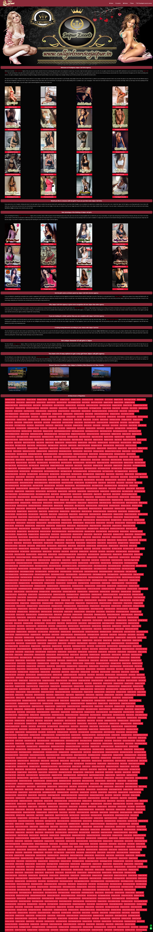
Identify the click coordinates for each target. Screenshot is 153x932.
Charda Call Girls (115, 591)
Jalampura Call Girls (52, 786)
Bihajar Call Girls (106, 537)
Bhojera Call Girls (71, 525)
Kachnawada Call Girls (110, 821)
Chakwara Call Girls (123, 580)
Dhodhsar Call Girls (93, 666)
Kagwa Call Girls (85, 823)
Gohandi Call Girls (92, 723)
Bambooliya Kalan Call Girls (35, 454)
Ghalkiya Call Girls (34, 714)
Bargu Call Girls (127, 465)
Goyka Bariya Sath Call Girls (88, 735)
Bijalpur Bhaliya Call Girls (11, 540)
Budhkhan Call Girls (56, 560)
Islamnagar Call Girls (78, 772)
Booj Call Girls (87, 548)
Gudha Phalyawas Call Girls (25, 737)
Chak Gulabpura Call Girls (100, 568)
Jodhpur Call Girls (138, 812)
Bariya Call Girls (119, 474)
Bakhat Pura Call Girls (131, 445)
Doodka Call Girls (65, 677)
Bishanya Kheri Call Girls (11, 545)
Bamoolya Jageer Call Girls (11, 456)
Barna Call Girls (124, 477)
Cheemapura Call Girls (106, 597)
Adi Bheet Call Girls (10, 402)
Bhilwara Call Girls (100, 522)
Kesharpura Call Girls (54, 861)
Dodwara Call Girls (57, 674)
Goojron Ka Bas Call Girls (11, 729)
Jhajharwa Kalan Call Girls (11, 800)
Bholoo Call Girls (46, 528)
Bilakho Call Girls (111, 540)
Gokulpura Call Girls (138, 723)
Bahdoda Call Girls (82, 442)
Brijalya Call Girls (71, 557)
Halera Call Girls (129, 743)
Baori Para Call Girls (91, 462)
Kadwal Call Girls (40, 823)
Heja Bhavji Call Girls (67, 763)
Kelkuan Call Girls (123, 858)
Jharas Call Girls (22, 806)
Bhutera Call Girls (44, 537)
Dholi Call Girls (138, 666)
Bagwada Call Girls (59, 442)
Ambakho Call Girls (46, 413)
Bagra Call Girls (9, 442)
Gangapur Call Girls (103, 703)
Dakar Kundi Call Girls (87, 628)
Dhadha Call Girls (122, 651)
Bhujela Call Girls (129, 534)
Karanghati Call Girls (10, 849)
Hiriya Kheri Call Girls (42, 769)
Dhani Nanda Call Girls (80, 657)
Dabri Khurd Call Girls (31, 626)
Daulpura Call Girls (131, 637)
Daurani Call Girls (141, 637)
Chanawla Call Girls (60, 583)
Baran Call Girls (78, 465)
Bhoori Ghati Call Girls (101, 531)
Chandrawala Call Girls (66, 588)
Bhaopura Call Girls (32, 511)
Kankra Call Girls (129, 841)
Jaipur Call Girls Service (24, 215)
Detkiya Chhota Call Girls (128, 649)
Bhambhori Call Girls (48, 505)
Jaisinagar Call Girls (132, 780)
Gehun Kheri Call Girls (128, 712)
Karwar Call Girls (101, 852)
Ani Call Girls (95, 419)
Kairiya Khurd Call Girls (124, 823)
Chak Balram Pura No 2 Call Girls (69, 563)
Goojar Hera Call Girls (104, 726)
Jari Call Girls (93, 792)
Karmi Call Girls (48, 852)
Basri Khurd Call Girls (49, 485)
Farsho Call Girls (75, 689)
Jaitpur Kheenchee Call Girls (107, 783)
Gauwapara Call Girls (89, 712)
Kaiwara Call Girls (9, 826)
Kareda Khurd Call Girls (91, 849)
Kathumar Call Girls (100, 855)
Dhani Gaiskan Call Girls (26, 657)
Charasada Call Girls (82, 591)
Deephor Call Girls (137, 640)
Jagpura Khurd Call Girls (46, 778)
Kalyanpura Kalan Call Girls (78, 835)
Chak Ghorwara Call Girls (73, 568)
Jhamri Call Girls (41, 803)
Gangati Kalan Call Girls (24, 706)
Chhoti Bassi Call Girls (84, 608)
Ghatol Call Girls (101, 717)
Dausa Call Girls (9, 640)
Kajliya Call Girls (54, 826)
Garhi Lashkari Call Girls (91, 709)
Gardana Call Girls (49, 709)
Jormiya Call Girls (65, 818)
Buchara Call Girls (135, 557)
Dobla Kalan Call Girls (10, 674)
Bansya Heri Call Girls (21, 462)
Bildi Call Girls (142, 540)
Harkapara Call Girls (118, 755)
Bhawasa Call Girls (118, 517)
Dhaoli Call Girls (61, 660)
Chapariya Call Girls (132, 588)
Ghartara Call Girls (84, 714)
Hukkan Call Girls (74, 769)
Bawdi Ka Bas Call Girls (91, 488)
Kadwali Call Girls (50, 823)
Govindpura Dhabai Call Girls (63, 735)
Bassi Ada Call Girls (69, 485)
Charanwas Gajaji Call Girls (69, 591)
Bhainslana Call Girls (37, 502)
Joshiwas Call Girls (98, 818)
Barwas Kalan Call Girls (54, 482)
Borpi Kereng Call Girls (93, 554)
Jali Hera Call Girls (82, 786)
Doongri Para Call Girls (110, 680)
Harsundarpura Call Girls (84, 757)
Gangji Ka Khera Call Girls (73, 706)
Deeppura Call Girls (10, 643)
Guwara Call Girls (9, 743)
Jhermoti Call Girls (140, 806)
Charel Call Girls (136, 591)
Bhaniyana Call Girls (137, 505)
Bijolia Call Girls (60, 540)
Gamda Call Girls (116, 697)
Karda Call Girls (81, 849)
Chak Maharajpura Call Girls (26, 574)
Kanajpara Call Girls (35, 838)
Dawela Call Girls (19, 640)
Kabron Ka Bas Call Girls (63, 821)
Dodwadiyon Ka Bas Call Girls (44, 674)
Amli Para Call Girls (101, 416)
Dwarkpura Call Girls (138, 686)
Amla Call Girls (61, 416)
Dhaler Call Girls (19, 654)
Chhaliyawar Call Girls (113, 600)
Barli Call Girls (61, 477)
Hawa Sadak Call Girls (132, 760)
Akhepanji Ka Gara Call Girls (140, 405)
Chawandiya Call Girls (84, 597)
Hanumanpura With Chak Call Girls (113, 749)
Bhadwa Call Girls (19, 499)
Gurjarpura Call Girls (98, 740)
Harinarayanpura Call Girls (11, 755)
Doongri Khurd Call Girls (97, 680)
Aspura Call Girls (133, 425)
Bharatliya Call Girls (64, 511)
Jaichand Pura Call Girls (39, 780)
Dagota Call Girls (21, 628)
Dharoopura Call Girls (10, 663)
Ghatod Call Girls (92, 717)
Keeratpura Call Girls (50, 858)
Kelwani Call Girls (133, 858)
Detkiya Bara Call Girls (115, 649)
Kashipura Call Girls (30, 855)
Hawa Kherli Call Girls (108, 760)
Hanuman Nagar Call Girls (72, 749)
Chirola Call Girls (20, 614)
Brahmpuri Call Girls (48, 557)
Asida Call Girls (87, 425)
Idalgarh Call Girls (102, 769)
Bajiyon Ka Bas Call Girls (84, 445)
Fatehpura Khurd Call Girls (47, 692)
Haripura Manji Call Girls (66, 755)
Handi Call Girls (85, 746)
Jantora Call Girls (74, 792)
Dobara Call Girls (116, 671)
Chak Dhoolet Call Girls (48, 568)
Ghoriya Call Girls (48, 720)
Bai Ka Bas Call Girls (114, 442)
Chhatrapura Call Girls (57, 606)
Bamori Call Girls (39, 456)
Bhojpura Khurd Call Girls (11, 528)
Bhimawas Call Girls (120, 522)
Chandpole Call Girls (122, 585)
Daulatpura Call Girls (120, 637)
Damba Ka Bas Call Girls (78, 631)
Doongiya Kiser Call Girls (11, 680)
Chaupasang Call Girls (10, 597)
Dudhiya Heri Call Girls (77, 683)
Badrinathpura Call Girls (47, 436)
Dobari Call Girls (125, 671)
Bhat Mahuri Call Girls (22, 514)
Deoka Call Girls (67, 646)
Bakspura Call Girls (43, 448)
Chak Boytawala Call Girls (11, 565)
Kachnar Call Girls (87, 821)
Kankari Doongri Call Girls (95, 841)
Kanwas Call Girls (56, 846)
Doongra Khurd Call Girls (48, 680)
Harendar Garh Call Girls (98, 752)
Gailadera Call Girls (109, 694)
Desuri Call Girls (94, 649)
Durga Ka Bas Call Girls (32, 686)
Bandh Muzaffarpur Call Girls (69, 456)
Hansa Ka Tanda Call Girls (33, 749)
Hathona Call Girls (64, 760)
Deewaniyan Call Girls (31, 643)
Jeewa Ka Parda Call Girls (33, 798)
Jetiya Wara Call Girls (71, 798)
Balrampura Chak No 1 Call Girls (113, 451)
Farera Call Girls (53, 689)
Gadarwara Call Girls (99, 692)
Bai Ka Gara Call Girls (126, 442)
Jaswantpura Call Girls (10, 795)
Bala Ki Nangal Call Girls (77, 448)
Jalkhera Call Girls (119, 786)
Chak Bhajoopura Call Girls (130, 563)
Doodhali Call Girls (45, 677)
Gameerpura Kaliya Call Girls (29, 700)
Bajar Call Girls (63, 445)
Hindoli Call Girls (86, 766)
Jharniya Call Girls (73, 806)
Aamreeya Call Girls (10, 399)
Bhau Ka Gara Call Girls (11, 517)
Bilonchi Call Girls (27, 542)
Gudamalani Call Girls (126, 735)
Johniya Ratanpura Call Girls (122, 815)
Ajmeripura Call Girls (71, 405)
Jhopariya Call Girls (120, 809)
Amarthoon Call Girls (113, 411)
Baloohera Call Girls (77, 451)
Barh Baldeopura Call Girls (24, 468)
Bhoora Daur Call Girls (33, 531)
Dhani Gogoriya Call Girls (39, 657)
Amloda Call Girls (111, 416)
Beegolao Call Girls (19, 491)
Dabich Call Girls (83, 623)
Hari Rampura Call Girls (140, 752)
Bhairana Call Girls (47, 502)
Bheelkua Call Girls (55, 520)
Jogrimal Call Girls (85, 815)
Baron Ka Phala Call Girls (76, 479)
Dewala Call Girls (102, 651)
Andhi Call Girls (78, 419)
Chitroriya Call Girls (88, 614)
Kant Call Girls (131, 843)
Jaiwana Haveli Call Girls (131, 783)
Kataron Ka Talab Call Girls (76, 855)
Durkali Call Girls (89, 686)
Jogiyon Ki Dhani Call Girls (61, 815)
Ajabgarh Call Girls (108, 402)
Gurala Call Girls (142, 737)
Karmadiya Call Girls (38, 852)
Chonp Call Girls (122, 617)
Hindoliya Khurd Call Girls (112, 766)
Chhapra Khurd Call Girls (105, 603)
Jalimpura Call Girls (108, 786)
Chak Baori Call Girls (83, 563)
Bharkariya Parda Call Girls (99, 511)
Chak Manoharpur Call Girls (57, 574)
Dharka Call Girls (94, 660)
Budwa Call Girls (66, 560)
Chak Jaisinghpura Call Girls (27, 571)
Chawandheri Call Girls (72, 597)
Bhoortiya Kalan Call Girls (136, 531)
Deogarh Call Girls (46, 646)
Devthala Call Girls (82, 651)
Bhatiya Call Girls (73, 514)
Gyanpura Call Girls (60, 743)
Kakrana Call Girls (141, 826)
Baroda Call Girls (9, 479)
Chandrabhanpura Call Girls (25, 588)
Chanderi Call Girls (101, 585)
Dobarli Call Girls (135, 671)
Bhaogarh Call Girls (22, 511)
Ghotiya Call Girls (81, 720)
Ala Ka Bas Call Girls (83, 408)
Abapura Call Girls (20, 399)
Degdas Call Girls (62, 643)
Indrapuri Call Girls (32, 772)
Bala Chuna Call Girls (65, 448)
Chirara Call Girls (100, 611)
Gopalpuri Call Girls (93, 729)
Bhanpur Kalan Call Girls (71, 508)
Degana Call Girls (42, 643)
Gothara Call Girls (120, 732)
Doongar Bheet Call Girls (101, 677)
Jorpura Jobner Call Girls (86, 818)
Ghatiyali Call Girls (81, 717)
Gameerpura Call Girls (127, 697)
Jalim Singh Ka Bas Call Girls (95, 786)
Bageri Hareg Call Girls (64, 439)
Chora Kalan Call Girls (23, 620)
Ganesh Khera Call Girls (135, 700)
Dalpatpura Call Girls (21, 631)
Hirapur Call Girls (9, 769)
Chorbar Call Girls (46, 620)
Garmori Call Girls (129, 709)
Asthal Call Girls (142, 425)
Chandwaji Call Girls (121, 588)
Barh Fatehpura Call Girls (104, 468)
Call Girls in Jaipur (79, 308)
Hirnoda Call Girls (64, 769)
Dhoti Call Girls (139, 669)
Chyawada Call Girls (28, 623)
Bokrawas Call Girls (35, 548)
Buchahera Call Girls (125, 557)
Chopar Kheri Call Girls (132, 617)
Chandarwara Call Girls (77, 585)
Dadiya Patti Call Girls (85, 626)
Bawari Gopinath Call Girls (47, 488)
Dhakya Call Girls (142, 651)
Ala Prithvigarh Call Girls (95, 408)
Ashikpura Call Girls (78, 425)
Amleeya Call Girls (71, 416)
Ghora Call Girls (30, 720)
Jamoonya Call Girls (60, 789)
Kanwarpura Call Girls (45, 846)
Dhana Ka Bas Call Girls (63, 654)
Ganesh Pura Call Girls (10, 703)
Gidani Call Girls (91, 720)
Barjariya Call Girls (129, 474)
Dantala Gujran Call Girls (67, 634)
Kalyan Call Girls (44, 835)
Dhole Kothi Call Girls (128, 666)
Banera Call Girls (82, 456)
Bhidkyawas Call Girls (66, 522)
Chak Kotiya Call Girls (119, 571)
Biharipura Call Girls (116, 537)
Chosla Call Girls (76, 620)
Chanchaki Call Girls (72, 583)
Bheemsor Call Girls (10, 522)
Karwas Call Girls (111, 852)
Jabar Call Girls (21, 775)
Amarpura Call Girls (75, 411)
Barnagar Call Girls (133, 477)
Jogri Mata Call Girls (74, 815)
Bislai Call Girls (22, 545)
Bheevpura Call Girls (41, 522)
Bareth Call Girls (108, 465)
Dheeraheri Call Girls (137, 663)
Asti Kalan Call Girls (10, 428)
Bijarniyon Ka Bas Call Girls (38, 540)
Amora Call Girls (121, 416)
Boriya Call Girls (9, 554)
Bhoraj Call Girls (55, 534)
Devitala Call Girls (62, 651)
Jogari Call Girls (39, 815)
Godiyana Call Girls (56, 723)
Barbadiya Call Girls (98, 465)
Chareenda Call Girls (126, 591)
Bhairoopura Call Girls (59, 502)
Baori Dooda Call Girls (54, 462)
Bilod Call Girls (8, 542)
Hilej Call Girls (123, 763)
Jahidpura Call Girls (109, 778)
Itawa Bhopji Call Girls (10, 775)
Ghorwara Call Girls (58, 720)
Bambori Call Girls (93, 454)
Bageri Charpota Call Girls (51, 439)
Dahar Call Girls (30, 628)
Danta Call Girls (55, 634)
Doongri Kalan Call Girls (84, 680)
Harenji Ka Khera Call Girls (112, 752)
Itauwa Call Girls (127, 772)
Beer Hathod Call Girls (127, 491)
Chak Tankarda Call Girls (26, 580)
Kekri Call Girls (90, 858)
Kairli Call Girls (134, 823)
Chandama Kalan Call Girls (11, 585)
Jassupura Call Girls (123, 792)
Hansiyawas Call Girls (47, 749)
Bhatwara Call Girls (142, 514)
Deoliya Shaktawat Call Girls (24, 649)
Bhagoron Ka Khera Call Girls (77, 499)
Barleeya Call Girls (52, 477)
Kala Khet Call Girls (31, 829)
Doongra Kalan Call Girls (35, 680)
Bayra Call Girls (112, 488)
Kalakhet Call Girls (61, 829)
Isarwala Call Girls (53, 772)
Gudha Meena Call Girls (11, 737)
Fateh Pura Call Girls (100, 689)
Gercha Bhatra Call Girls (11, 714)
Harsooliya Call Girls (71, 757)
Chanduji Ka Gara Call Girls (108, 588)
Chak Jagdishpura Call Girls (12, 571)
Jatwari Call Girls (42, 795)
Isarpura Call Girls (42, 772)
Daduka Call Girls (106, 626)
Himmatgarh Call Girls (10, 766)
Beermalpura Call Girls (65, 494)
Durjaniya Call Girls (55, 686)
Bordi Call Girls (93, 551)
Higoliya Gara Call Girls (113, 763)
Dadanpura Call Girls (62, 626)
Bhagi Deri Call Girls (54, 499)
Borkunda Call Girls (82, 554)
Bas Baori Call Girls (79, 482)
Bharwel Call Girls (122, 511)
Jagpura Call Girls (34, 778)
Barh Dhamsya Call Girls (90, 468)
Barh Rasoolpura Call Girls (94, 471)
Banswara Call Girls (10, 462)
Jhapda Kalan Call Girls (96, 803)
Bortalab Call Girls (117, 554)
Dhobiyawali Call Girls (72, 666)
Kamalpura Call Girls (117, 835)
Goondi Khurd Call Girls (47, 729)
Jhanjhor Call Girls (75, 803)
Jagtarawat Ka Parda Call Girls (60, 778)
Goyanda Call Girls (75, 735)
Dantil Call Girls (104, 634)
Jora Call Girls (43, 818)
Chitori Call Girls (67, 614)
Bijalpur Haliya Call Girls (24, 540)
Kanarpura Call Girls (59, 838)
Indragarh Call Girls (22, 772)
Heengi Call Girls (22, 763)
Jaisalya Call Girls (122, 780)
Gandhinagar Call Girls (99, 700)
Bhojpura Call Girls (116, 525)
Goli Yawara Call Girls (52, 726)
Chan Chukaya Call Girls (37, 583)
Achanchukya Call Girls (87, 399)
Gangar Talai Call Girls (114, 703)
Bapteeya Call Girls (128, 462)
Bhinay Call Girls (141, 522)
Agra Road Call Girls (62, 402)
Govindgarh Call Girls (23, 735)
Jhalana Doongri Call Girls (99, 800)
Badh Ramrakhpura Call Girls (12, 434)
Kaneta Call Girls (19, 841)
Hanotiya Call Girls (133, 746)
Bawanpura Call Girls (34, 488)
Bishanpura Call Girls (135, 542)
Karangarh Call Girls (141, 846)
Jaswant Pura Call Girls (135, 792)
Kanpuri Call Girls (73, 843)
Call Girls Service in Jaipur (42, 357)
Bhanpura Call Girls (83, 508)
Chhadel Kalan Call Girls (77, 600)
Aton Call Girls (43, 428)
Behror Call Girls (116, 494)
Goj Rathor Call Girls (103, 723)
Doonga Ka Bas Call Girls (77, 677)
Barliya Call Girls (105, 477)
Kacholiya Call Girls (121, 821)
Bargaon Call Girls (117, 465)
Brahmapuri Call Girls (37, 557)
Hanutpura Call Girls (139, 749)
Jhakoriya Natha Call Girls (74, 800)
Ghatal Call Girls (21, 717)
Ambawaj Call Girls (67, 413)
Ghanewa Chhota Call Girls (71, 714)
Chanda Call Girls (106, 583)
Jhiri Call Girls (38, 809)
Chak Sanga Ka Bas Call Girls (79, 577)
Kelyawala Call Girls (10, 861)
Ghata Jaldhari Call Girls (141, 714)
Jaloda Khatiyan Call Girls (131, 786)
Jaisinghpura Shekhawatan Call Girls (62, 783)
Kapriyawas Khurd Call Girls (106, 846)
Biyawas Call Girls (62, 545)
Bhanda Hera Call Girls (91, 505)
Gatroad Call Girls (55, 712)
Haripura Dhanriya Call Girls (52, 755)
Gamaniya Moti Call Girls (105, 697)
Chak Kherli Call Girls (78, 571)
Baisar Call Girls (31, 445)
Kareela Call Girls (103, 849)
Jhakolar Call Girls (48, 800)
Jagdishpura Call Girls (132, 775)
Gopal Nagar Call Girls (59, 729)
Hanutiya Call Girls (128, 749)
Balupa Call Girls (126, 451)
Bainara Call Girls (9, 445)
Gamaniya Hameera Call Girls (90, 697)
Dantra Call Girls (122, 634)
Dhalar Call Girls (9, 654)
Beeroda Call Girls (77, 494)
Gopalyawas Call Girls (105, 729)
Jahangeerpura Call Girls (75, 778)
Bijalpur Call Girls (137, 537)
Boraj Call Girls (65, 551)
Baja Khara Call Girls (41, 445)
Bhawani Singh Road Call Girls (48, 517)
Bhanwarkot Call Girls (10, 511)
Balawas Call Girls (122, 448)
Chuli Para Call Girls (97, 620)
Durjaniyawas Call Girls (66, 686)
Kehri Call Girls (82, 858)
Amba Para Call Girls (134, 411)
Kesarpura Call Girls (43, 861)
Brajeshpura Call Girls (60, 557)
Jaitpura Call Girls (119, 783)
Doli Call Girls (132, 674)
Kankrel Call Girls (53, 843)
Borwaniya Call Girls (128, 554)
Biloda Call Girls (18, 542)
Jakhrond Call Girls (41, 786)
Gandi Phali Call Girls (112, 700)
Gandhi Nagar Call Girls (87, 700)
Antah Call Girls (9, 422)
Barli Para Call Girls (71, 477)
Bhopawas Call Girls (45, 534)
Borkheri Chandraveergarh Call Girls (67, 554)
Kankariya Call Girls (107, 841)
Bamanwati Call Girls (22, 454)
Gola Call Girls (32, 726)
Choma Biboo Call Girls (76, 617)
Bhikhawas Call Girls (90, 522)
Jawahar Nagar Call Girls (54, 795)
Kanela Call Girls (9, 841)
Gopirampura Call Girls (31, 732)
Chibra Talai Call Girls (10, 611)
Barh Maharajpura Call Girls (130, 468)
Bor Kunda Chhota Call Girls (12, 551)
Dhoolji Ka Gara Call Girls (68, 669)
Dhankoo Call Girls (124, 657)
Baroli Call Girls (65, 479)
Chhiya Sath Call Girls (58, 608)
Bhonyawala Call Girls (93, 528)
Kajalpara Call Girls (44, 826)
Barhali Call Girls (133, 471)
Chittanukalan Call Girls (100, 614)
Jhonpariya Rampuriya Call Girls (86, 809)
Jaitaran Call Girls (94, 783)
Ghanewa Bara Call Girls (58, 714)
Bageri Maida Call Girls (77, 439)
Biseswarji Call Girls (112, 542)
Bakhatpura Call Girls (10, 448)
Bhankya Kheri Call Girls (43, 508)
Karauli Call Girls (62, 849)
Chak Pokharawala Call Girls (12, 577)
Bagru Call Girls (40, 442)
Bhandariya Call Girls (114, 505)
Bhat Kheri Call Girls (10, 514)
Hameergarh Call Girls (32, 746)
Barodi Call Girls (19, 479)
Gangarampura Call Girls (11, 706)
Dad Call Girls (51, 626)
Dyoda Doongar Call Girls (11, 689)
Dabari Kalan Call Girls (71, 623)
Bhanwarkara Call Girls (131, 508)
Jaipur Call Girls (18, 71)
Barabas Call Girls (44, 465)
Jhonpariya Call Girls (72, 809)
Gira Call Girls (99, 720)
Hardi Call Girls (87, 752)
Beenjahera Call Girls (116, 491)
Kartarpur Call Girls (70, 852)
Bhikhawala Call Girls (78, 522)
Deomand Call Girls (37, 649)
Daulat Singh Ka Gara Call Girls (106, 637)
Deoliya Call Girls (137, 646)
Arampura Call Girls (56, 422)
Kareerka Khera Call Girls (135, 849)
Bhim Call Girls (110, 522)
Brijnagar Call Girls (80, 557)
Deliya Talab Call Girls (82, 643)
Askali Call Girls (105, 425)
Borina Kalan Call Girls (121, 551)
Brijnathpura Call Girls (92, 557)
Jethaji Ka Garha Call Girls (58, 798)
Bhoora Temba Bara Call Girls (59, 531)
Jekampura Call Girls (46, 798)
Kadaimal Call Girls (143, 821)
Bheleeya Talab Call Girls (54, 522)
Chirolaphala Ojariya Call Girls (45, 614)
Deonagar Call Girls (48, 649)
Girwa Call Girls (9, 723)
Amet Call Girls (34, 416)
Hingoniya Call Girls (124, 766)
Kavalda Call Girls (130, 855)
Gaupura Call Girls (65, 712)
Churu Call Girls (18, 623)
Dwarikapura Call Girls (100, 686)
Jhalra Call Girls (143, 800)
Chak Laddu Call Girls (131, 571)
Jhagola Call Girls (132, 798)
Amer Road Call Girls (24, 416)
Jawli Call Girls (108, 795)
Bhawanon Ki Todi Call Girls (76, 517)
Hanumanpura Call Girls (98, 749)
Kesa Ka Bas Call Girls (31, 861)
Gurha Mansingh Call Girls (72, 740)
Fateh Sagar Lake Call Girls (126, 689)
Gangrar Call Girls (99, 706)
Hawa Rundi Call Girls (120, 760)
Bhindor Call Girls (9, 525)
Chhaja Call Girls (102, 600)
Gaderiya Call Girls (110, 692)
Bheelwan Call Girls (77, 520)
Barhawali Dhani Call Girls (11, 474)
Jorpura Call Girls (75, 818)
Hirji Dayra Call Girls (54, 769)
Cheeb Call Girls (95, 597)
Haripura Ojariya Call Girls (80, 755)
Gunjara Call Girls (132, 737)
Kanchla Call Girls (80, 838)
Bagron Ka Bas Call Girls (29, 442)
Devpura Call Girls (72, 651)
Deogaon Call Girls (35, 646)
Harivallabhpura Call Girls (94, 755)
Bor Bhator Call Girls (117, 548)
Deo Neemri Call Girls (24, 646)
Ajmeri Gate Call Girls (59, 405)
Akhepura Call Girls (20, 408)
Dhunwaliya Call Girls (23, 671)
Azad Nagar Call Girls (120, 428)
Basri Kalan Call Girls (38, 485)
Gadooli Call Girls (9, 694)
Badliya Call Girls (126, 434)
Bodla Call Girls (133, 545)
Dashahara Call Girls (50, 637)
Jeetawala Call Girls (20, 798)
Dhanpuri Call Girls (20, 660)
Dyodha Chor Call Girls (24, 689)
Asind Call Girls (96, 425)
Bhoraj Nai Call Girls (77, 534)
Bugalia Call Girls (76, 560)
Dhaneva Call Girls (116, 654)
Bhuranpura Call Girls (140, 534)
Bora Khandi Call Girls (36, 551)
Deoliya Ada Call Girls (10, 649)
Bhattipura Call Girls (118, 514)
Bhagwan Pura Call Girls (92, 499)
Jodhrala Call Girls (20, 815)
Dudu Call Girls (88, 683)
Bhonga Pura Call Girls (80, 528)
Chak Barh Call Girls (94, 563)
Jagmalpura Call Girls (10, 778)
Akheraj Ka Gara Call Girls (32, 408)
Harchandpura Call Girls (51, 752)
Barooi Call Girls (100, 479)
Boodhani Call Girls (67, 548)
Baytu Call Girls (121, 488)
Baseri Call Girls (111, 482)
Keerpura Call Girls (61, 858)
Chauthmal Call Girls (32, 597)
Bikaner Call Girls (101, 540)
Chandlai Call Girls (111, 585)
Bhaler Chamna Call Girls (119, 502)
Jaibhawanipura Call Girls (11, 780)
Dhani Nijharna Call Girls (93, 657)
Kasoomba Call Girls (41, 855)
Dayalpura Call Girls (53, 640)
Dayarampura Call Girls (75, 640)
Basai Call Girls (102, 482)
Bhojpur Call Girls (107, 525)
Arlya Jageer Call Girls (134, 422)
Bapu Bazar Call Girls (140, 462)
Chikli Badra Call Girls (34, 611)
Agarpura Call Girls (30, 402)
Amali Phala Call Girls (29, 411)
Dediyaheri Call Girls (87, 640)
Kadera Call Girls (9, 823)
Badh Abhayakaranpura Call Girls (62, 431)
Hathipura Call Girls (141, 757)
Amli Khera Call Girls (90, 416)
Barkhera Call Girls (9, 477)
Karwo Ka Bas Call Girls (122, 852)
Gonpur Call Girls (94, 726)
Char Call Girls (8, 591)
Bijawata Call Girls (51, 540)
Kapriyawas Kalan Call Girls (91, 846)
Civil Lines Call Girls (51, 623)
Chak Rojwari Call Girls (50, 577)
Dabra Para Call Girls (10, 626)
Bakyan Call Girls (54, 448)
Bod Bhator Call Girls (102, 545)
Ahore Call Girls (86, 402)
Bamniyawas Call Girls (119, 454)
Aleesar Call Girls (107, 408)
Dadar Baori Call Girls (73, 626)
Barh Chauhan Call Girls (77, 468)
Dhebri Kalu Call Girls (78, 663)
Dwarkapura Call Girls (126, 686)
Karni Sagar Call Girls (59, 852)
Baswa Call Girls (133, 485)
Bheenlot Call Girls (20, 522)
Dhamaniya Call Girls (40, 654)
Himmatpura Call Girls (22, 766)
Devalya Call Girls (9, 651)
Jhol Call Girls (62, 809)
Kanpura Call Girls (63, 843)
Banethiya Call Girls (92, 456)
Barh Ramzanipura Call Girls (80, 471)
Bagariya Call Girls (108, 436)
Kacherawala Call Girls (76, 821)
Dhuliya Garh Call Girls (10, 671)
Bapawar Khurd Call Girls (116, 462)
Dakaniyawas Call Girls (74, 628)
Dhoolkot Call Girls (80, 669)
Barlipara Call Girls (81, 477)
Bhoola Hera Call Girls (131, 528)
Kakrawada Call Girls (10, 829)
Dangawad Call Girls (35, 634)
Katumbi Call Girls (120, 855)
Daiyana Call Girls (63, 628)
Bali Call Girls (8, 451)
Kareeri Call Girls (113, 849)
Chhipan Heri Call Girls (10, 608)
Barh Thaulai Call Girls (108, 471)
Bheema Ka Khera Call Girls (103, 520)
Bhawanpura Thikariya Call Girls (104, 517)
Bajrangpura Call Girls (96, 445)
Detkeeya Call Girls (103, 649)
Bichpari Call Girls (86, 537)
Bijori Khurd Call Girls (91, 540)
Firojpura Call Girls (88, 692)
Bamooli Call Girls (131, 454)
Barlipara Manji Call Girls (94, 477)
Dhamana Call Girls (28, 654)
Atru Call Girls (61, 428)
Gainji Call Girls (119, 694)
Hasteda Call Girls (116, 757)
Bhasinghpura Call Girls (134, 511)
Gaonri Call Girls (139, 706)
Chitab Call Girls (58, 614)
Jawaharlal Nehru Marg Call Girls (69, 795)
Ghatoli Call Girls (111, 717)
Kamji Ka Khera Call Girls (139, 835)
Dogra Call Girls (82, 674)
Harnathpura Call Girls (21, 757)
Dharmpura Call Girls (124, 660)
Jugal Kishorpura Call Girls (110, 818)
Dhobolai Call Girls (83, 666)
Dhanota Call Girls (9, 660)
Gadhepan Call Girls (121, 692)
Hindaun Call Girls (76, 766)
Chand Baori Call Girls (83, 583)
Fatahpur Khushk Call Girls (86, 689)
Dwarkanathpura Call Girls (113, 686)
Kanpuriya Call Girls (84, 843)
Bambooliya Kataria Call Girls (50, 454)
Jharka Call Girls (42, 806)
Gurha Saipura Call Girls (86, 740)
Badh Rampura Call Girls (135, 431)
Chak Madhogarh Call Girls (11, 574)
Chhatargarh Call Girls (32, 606)
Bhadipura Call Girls (135, 497)
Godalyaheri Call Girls (31, 723)
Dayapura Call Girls (63, 640)
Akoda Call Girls (53, 408)
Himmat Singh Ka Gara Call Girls (136, 763)
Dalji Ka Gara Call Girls (108, 628)
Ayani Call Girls (109, 428)
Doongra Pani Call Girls (61, 680)
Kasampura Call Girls (135, 852)
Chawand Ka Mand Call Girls (58, 597)
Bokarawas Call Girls (24, 548)
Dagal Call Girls (126, 626)
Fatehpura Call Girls (20, 692)
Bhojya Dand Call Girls (24, 528)
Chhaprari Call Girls (117, 603)
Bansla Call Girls (96, 459)
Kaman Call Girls (128, 835)
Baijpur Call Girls (137, 442)
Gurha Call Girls (19, 740)
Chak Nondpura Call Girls (126, 574)
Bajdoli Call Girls (72, 445)
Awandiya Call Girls (90, 428)
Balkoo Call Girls (17, 451)
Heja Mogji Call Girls (79, 763)
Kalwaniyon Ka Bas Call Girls (121, 832)
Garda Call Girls (40, 709)
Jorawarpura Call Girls (54, 818)
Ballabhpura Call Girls (42, 451)
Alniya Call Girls (116, 408)
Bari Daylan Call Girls (32, 474)
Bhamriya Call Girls (68, 505)
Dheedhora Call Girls (90, 663)
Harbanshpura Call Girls (38, 752)
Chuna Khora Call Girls (109, 620)
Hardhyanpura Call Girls (76, 752)
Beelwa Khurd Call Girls (93, 491)
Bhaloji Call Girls (143, 502)
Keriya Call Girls (20, 861)
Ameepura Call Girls (115, 413)
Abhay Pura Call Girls (53, 399)
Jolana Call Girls (134, 815)
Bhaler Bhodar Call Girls (105, 502)
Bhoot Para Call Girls (10, 534)
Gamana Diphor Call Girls (63, 697)
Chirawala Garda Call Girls (122, 611)
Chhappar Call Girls (69, 603)
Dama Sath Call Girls (54, 631)
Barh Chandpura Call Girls (63, 468)
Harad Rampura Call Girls (25, 752)
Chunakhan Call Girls (121, 620)
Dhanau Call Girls (74, 654)
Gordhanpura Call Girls (62, 732)
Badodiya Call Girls (136, 434)
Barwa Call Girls (122, 479)
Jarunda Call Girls (102, 792)
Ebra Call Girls (44, 689)
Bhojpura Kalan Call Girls (129, 525)
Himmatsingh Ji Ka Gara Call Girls (49, 766)
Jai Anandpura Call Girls (141, 778)
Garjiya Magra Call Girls (117, 709)
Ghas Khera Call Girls (95, 714)
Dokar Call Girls (100, 674)
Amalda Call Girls (18, 411)
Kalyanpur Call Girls (54, 835)
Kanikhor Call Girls (70, 841)
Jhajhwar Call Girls (38, 800)
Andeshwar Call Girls (68, 419)
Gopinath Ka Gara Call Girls (118, 729)
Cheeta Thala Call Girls (139, 597)
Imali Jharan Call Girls (123, 769)
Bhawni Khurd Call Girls (20, 520)
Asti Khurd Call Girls (21, 428)
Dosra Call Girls (9, 683)
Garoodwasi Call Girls (10, 712)
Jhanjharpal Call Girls (52, 803)
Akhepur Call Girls (9, 408)
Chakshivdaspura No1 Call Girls (99, 580)
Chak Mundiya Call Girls (71, 574)
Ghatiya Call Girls (72, 717)
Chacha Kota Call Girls (117, 560)
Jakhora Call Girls (31, 786)
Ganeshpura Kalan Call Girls (78, 703)
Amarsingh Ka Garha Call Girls (99, 411)
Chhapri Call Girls (128, 603)
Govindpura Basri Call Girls (47, 735)
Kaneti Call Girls (28, 841)
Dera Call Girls (76, 649)
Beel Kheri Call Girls (40, 491)
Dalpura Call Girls (32, 631)
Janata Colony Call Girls (11, 792)
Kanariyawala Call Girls (47, 838)
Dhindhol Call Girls (60, 666)
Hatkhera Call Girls (85, 760)
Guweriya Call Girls (39, 743)
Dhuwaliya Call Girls (34, 671)
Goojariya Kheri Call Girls (130, 726)
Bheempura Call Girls (139, 520)
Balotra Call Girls (88, 451)
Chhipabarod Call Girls (138, 606)
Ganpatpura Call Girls (119, 706)
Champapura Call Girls (24, 583)
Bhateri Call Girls (53, 514)
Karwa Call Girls (80, 852)
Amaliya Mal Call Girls (41, 411)
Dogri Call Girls (91, 674)
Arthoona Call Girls (39, 425)
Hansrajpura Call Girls (58, 749)
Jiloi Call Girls (72, 812)
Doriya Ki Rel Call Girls (131, 680)
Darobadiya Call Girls (29, 637)
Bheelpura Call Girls (66, 520)
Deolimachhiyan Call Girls (125, 646)
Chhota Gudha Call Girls (71, 608)
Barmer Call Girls (115, 477)
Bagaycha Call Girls (39, 439)
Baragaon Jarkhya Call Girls (57, 465)
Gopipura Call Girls (19, 732)
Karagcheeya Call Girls (119, 846)
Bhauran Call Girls (22, 517)
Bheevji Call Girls (31, 522)
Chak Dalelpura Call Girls (128, 565)
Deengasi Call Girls (126, 640)
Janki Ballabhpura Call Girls (49, 792)
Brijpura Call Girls (103, 557)
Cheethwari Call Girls (10, 600)
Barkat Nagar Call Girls (140, 474)
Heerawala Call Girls (56, 763)
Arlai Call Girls (123, 422)
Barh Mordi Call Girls (25, 471)
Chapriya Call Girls (143, 588)
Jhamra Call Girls (32, 803)
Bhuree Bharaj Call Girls (11, 537)
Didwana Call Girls (55, 671)
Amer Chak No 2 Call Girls (11, 416)
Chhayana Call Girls (94, 606)
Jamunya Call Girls (90, 789)
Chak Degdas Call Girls (11, 568)
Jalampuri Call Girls (63, 786)
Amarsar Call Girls (86, 411)
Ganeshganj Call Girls (23, 703)
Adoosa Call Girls (20, 402)
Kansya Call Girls (122, 843)
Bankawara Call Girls (74, 459)
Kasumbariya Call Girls (53, 855)
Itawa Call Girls (135, 772)
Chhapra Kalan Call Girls (92, 603)
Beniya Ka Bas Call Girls (24, 497)
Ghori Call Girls (39, 720)
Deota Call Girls (68, 649)
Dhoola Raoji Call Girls (45, 669)
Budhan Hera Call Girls (31, 560)
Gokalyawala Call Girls (126, 723)
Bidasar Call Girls (96, 537)
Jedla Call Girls (125, 795)
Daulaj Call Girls (93, 637)
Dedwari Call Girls (107, 640)
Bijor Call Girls (69, 540)
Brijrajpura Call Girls (113, 557)
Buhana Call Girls (86, 560)
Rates (132, 3)
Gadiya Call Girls (141, 692)
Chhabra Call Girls (65, 600)
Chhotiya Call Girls (133, 608)
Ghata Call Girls (130, 714)
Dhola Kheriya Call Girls (115, 666)
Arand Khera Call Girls (67, 422)
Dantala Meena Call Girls (80, 634)
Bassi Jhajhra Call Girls (97, 485)
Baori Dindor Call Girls (42, 462)
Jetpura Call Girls (82, 798)
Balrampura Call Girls (98, 451)
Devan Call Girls (19, 651)
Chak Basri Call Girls (106, 563)
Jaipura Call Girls (76, 780)
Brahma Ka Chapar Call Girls (23, 557)
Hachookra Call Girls (107, 743)
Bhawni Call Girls (9, 520)
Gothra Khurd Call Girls (10, 735)
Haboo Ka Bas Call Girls (83, 743)
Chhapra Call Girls (80, 603)
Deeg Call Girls (116, 640)
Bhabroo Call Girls (77, 497)
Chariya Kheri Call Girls (11, 594)
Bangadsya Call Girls (113, 456)
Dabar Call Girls (61, 623)
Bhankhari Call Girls (10, 508)
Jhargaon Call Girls (32, 806)
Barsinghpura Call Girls (110, 479)
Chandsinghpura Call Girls (80, 588)
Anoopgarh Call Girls (126, 419)
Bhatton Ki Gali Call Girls (131, 514)
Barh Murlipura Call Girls (37, 471)
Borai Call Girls (56, 551)
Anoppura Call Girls (137, 419)
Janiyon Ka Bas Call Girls (35, 792)
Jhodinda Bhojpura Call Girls (50, 809)
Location (118, 3)
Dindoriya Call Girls (85, 671)
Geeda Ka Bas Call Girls (102, 712)
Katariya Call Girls (64, 855)
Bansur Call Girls (139, 459)
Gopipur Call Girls (9, 732)
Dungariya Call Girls (118, 683)
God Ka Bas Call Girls (19, 723)
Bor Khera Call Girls (139, 548)
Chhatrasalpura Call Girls (70, 606)
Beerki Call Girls (55, 494)
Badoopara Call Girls (10, 436)
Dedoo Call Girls (98, 640)
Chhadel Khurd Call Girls (91, 600)
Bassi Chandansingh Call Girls (83, 485)
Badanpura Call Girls (48, 431)
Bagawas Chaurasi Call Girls (26, 439)
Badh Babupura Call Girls (78, 431)
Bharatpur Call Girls (75, 511)
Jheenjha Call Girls (102, 806)
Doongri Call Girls (73, 680)
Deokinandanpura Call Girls (78, 646)
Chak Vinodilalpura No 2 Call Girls (82, 580)
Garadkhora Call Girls (29, 709)
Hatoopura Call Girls (97, 760)
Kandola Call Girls (139, 838)
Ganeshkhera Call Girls (35, 703)
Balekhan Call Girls (142, 448)
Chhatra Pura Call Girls (44, 606)
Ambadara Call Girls (35, 413)
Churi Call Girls (9, 623)
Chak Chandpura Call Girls (100, 565)
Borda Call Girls (74, 551)
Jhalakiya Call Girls (87, 800)
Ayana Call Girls (101, 428)
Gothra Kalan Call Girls (131, 732)
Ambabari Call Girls (24, 413)
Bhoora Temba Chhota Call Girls (75, 531)
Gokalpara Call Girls (114, 723)
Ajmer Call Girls (37, 405)
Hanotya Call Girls (9, 749)
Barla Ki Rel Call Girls (41, 477)
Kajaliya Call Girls (34, 826)
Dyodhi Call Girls (36, 689)
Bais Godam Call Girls (20, 445)
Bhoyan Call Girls (88, 534)
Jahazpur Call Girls (98, 778)
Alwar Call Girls (133, 408)
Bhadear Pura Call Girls (112, 497)
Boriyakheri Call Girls (31, 554)
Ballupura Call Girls (53, 451)
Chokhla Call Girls (31, 617)
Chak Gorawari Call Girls (86, 568)
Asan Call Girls (68, 425)
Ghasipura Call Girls (107, 714)
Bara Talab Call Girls (34, 465)
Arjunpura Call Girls (114, 422)
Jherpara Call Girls (20, 809)
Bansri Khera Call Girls (116, 459)
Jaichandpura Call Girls (51, 780)
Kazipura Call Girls (39, 858)
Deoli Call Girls (90, 646)
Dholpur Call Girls (21, 669)
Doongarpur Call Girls (125, 677)
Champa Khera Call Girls (11, 583)
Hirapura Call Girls (19, 769)
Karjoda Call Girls (28, 852)
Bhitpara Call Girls (40, 525)
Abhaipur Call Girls (31, 399)
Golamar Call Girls (41, 726)
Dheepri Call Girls (126, 663)
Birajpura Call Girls (70, 542)
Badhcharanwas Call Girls (36, 434)
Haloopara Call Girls (10, 746)
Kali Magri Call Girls (141, 829)
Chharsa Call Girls (21, 606)
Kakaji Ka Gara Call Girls (75, 826)
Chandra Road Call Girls (11, 588)
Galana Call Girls (141, 694)
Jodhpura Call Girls (10, 815)
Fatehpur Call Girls (9, 692)
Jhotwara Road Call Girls (29, 812)
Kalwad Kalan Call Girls (106, 832)
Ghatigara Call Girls (61, 717)
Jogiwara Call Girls (49, 815)
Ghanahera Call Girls (45, 714)
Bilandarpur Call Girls (122, 540)
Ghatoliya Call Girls (121, 717)
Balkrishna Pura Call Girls (29, 451)
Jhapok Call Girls (107, 803)
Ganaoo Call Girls (64, 700)
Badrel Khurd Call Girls (35, 436)
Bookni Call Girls (96, 548)
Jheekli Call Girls (92, 806)
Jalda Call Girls (73, 786)
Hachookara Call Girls (96, 743)
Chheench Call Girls (116, 606)
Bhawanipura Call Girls (62, 517)
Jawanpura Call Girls (83, 795)
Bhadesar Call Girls (124, 497)
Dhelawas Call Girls (31, 666)
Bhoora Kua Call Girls (45, 531)
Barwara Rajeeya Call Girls (40, 482)
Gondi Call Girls (74, 726)
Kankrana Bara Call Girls (27, 843)
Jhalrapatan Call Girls (10, 803)
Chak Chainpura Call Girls (41, 565)
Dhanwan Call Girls (51, 660)
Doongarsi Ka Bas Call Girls (138, 677)
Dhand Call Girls (84, 654)
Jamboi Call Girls (29, 789)
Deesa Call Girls (20, 643)
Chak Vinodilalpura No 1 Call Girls (64, 580)
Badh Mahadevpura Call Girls (120, 431)
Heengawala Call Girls (10, 763)
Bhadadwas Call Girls (100, 497)
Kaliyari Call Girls (39, 832)
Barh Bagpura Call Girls (11, 468)
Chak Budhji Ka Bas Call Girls (26, 565)
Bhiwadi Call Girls (50, 525)
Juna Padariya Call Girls (11, 821)
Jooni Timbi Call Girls (34, 818)
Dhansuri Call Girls (30, 660)
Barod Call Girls (143, 477)
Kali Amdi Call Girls (105, 829)
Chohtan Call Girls (21, 617)
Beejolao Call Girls (30, 491)
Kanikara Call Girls (60, 841)
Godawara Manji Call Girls (44, 723)
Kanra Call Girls (94, 843)
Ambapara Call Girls (57, 413)
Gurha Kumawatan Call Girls (57, 740)
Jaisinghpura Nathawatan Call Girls (43, 783)
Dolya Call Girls (140, 674)
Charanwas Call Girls (56, 591)
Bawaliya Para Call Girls (22, 488)
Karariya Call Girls (42, 849)
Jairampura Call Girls (100, 780)
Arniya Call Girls (9, 425)
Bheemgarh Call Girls (116, 520)
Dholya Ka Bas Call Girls (32, 669)
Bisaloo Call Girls (101, 542)
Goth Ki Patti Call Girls (109, 732)
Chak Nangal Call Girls (112, 574)
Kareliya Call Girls (9, 852)
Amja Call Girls (43, 416)
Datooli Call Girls (60, 637)
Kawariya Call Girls (140, 855)
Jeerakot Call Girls (9, 798)
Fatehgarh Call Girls (139, 689)
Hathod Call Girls (45, 760)
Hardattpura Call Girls (64, 752)
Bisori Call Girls (31, 545)
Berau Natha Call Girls (49, 497)
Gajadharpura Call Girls (130, 694)
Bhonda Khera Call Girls (68, 528)
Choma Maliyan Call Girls (90, 617)
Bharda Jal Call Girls (87, 511)
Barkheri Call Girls (20, 477)
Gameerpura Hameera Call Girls (13, 700)
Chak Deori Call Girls (23, 568)
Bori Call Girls (102, 551)
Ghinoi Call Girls (9, 720)
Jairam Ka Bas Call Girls (88, 780)
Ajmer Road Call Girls (47, 405)
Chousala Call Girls (86, 620)
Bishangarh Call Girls (123, 542)
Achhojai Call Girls (99, 399)
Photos (126, 3)
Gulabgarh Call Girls (88, 737)
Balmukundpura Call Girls (65, 451)
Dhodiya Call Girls (104, 666)
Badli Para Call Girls (105, 434)
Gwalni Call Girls (50, 743)
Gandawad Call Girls (75, 700)
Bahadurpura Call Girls (71, 442)
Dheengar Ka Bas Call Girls (102, 663)
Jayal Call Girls (117, 795)
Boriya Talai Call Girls (20, 554)
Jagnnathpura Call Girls (22, 778)
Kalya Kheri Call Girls (23, 835)
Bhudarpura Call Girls (118, 534)
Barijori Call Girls (110, 474)
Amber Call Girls (89, 413)
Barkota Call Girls (30, 477)
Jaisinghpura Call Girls (10, 783)
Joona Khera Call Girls (10, 818)
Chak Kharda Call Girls (65, 571)
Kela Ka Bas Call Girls (101, 858)
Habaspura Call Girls (71, 743)
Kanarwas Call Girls (70, 838)
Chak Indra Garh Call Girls (128, 568)
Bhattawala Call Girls (107, 514)
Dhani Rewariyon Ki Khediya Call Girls (110, 657)
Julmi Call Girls (133, 818)
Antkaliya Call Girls (28, 422)
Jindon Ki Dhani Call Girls (83, 812)
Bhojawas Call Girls (61, 525)
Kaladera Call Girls (41, 829)
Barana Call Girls (88, 465)
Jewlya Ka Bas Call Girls (94, 798)
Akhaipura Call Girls (117, 405)
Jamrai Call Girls (81, 789)
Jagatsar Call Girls (120, 775)
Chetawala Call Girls (55, 600)
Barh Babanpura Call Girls (139, 465)
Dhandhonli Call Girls (94, 654)
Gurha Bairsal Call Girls (30, 740)
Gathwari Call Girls (30, 712)
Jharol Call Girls (83, 806)
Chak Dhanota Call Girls (35, 568)
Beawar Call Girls (130, 488)
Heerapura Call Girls (45, 763)
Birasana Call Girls (80, 542)
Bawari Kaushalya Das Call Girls (63, 488)
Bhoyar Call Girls (98, 534)
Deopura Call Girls (58, 649)
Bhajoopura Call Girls (93, 502)
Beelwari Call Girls (104, 491)
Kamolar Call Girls (9, 838)
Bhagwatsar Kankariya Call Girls (132, 499)
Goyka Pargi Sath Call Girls (103, 735)
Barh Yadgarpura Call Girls (121, 471)
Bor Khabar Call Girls (128, 548)
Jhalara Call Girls (111, 800)
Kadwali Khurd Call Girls (61, 823)
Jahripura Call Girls (129, 778)
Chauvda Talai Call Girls (44, 597)
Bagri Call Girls (18, 442)
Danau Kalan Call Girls (129, 631)
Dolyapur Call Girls (9, 677)
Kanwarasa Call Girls (33, 846)
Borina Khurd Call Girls (133, 551)
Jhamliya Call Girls (21, 803)
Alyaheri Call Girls (143, 408)
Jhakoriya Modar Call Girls (60, 800)
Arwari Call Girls (49, 425)
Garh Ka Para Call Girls (70, 709)
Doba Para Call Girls (105, 671)
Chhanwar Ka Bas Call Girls (12, 603)
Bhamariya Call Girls (22, 505)
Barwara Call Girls (131, 479)
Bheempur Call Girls (127, 520)
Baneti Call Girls (102, 456)
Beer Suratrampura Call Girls (43, 494)
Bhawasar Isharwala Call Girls (131, 517)
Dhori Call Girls (119, 669)
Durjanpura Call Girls (79, 686)
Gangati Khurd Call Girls (37, 706)
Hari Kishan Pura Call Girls (126, 752)
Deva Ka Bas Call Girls (141, 649)
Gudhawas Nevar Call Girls (52, 737)
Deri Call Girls (85, 649)
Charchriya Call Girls (105, 591)
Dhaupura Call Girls (31, 663)
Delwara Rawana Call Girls (117, 643)
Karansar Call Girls (31, 849)
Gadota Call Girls (19, 694)
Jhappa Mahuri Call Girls (119, 803)
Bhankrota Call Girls (31, 508)
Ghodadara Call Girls (20, 720)
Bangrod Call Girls (123, 456)
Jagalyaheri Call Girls (57, 775)
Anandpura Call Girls (10, 419)
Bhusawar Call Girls (33, 537)
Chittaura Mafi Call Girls (127, 614)
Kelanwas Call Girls (112, 858)
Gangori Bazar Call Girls (87, 706)
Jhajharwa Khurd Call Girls (25, 800)
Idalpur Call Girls (112, 769)
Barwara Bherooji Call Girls (11, 482)
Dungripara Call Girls (20, 686)
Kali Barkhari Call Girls (117, 829)
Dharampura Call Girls (72, 660)
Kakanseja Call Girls (98, 826)
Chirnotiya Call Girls (10, 614)
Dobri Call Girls (21, 674)
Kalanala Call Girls (84, 829)
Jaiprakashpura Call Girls (65, 780)
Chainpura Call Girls (10, 563)
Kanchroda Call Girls (91, 838)
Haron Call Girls (32, 757)
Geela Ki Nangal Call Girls (115, 712)
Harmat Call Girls (142, 755)
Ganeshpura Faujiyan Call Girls (62, 703)
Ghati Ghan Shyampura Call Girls (35, 717)
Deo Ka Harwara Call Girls (132, 643)
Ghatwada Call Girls (132, 717)
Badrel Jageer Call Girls (22, 436)
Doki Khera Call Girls (110, 674)
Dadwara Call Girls (116, 626)
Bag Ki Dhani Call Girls (84, 436)
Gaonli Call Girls (130, 706)
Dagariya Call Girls (136, 626)
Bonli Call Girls (44, 548)
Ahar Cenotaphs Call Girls (74, 402)
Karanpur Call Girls (21, 849)
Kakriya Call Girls (21, 829)
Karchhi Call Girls (71, 849)
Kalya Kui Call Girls (34, 835)
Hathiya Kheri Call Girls (23, 760)
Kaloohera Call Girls (73, 832)
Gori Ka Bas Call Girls (83, 732)
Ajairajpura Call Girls (129, 402)
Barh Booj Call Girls (51, 468)
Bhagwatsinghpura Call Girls (12, 502)
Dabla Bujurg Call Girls (121, 623)
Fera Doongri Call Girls (76, 692)
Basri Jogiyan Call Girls (25, 485)
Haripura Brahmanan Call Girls (37, 755)
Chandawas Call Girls (90, 585)
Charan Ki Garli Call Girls (32, 591)
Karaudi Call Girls (52, 849)
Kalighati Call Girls (9, 832)
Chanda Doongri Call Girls (118, 583)
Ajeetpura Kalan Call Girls (11, 405)
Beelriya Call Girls (81, 491)
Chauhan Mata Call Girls (125, 594)
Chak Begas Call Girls (117, 563)
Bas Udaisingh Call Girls (91, 482)
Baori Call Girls (32, 462)
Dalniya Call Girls (119, 628)
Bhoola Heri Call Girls (10, 531)
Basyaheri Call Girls (10, 488)
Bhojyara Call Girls (35, 528)
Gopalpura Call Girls (82, 729)
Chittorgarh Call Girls (10, 617)
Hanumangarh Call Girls (85, 749)
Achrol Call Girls (109, 399)
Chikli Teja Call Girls (58, 611)
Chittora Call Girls (138, 614)
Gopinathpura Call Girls (132, 729)
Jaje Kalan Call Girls (10, 786)
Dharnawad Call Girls (136, 660)
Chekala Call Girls (21, 600)
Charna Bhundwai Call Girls (45, 594)
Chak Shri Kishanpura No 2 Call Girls (131, 577)
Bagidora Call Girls (108, 439)
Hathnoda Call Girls (34, 760)
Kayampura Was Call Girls (27, 858)
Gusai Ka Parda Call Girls (129, 740)
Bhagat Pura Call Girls (30, 499)
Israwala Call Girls (99, 772)
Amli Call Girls (80, 416)
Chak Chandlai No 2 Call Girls (85, 565)
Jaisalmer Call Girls (111, 780)
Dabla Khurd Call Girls (133, 623)
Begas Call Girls (98, 494)
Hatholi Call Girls (55, 760)
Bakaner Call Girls (119, 445)
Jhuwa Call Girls (63, 812)
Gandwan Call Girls (123, 700)
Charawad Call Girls (93, 591)
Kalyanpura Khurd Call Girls (93, 835)
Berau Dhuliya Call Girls (36, 497)
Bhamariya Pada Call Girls (35, 505)
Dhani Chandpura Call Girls (11, 657)
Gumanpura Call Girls (110, 737)
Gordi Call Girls (73, 732)
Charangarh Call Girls (44, 591)
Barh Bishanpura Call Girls (38, 468)
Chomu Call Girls (112, 617)
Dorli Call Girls (142, 680)
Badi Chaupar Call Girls (64, 434)
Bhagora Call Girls (64, 499)
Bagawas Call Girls (130, 436)
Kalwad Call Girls (95, 832)
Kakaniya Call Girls (87, 826)
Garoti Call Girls (21, 712)
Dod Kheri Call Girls (31, 674)
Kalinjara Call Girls (20, 832)
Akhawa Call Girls (127, 405)
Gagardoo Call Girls (59, 694)
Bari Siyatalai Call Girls (88, 474)
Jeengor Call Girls (135, 795)
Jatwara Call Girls (32, 795)
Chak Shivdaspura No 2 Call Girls (113, 577)
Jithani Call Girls (94, 812)
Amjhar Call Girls (52, 416)
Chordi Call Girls (56, 620)
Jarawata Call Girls (84, 792)
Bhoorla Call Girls (124, 531)
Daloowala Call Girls (10, 631)
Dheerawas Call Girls (10, 666)
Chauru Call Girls (22, 597)
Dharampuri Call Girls (84, 660)
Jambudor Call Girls (39, 789)
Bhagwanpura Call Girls (104, 499)
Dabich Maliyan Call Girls (108, 623)
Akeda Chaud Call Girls (105, 405)
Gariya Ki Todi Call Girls (104, 709)
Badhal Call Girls (25, 434)
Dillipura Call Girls (75, 671)
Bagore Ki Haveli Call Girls (129, 439)
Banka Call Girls (39, 459)
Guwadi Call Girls (141, 740)
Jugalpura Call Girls (123, 818)
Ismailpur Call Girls (89, 772)
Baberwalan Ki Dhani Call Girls (12, 431)
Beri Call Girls (59, 497)
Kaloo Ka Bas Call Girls (61, 832)
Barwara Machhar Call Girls (26, 482)
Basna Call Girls (120, 482)
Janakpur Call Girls (127, 789)
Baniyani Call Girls (20, 459)
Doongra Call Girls (23, 680)
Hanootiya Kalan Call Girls (107, 746)
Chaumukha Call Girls (137, 594)
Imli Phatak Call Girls (135, 769)
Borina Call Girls (110, 551)
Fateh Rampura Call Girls (112, 689)
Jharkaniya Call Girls (53, 806)
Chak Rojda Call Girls (38, 577)
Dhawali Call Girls (55, 663)
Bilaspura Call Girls (133, 540)
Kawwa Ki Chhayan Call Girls (12, 858)
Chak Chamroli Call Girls (55, 565)
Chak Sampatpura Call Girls (64, 577)
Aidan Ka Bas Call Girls (96, 402)
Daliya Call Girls (97, 628)
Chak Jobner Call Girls (53, 571)
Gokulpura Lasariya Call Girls (12, 726)
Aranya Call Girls (79, 422)
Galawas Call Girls (20, 697)
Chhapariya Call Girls (35, 603)
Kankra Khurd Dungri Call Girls (12, 843)
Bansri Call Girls (105, 459)
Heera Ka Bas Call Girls (32, 763)
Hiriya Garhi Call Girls (30, 769)
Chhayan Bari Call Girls (82, 606)
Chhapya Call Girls (138, 603)
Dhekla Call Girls (21, 666)
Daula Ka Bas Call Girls (82, 637)
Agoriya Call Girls (51, 402)
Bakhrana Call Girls (21, 448)
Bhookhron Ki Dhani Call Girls (117, 528)
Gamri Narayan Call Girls (53, 700)
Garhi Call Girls (80, 709)
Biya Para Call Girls (51, 545)
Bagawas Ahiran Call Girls (11, 439)
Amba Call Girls (123, 411)
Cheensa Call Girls (127, 597)
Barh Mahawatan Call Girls (11, 471)
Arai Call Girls (46, 422)
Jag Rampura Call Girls (44, 775)
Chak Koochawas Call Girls (105, 571)
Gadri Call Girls (49, 694)
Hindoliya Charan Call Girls (98, 766)
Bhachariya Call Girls (89, 497)
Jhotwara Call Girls (140, 809)
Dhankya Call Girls (135, 657)
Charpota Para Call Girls (59, 594)
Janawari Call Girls (22, 792)
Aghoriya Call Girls (41, 402)
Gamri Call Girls (41, 700)
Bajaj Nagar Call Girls (53, 445)
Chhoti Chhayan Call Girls (97, 608)
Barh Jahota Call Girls (116, 468)
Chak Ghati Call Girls (60, 568)
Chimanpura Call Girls (79, 611)
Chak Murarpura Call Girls (85, 574)
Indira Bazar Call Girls (10, 772)
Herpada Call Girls (101, 763)
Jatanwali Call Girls (22, 795)
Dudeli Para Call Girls (65, 683)
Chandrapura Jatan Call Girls (53, 588)
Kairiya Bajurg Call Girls (111, 823)
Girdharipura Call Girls (123, 720)
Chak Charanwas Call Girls (114, 565)
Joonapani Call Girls (22, 818)
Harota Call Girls (42, 757)
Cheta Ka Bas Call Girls (42, 600)
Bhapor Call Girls (43, 511)
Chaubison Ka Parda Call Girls (110, 594)
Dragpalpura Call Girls (32, 683)
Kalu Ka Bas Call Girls (84, 832)
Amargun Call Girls (52, 411)
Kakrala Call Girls (131, 826)
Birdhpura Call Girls (91, 542)
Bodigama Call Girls (113, 545)
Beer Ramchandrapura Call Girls (26, 494)
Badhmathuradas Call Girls (50, 434)
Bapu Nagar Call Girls (10, 465)
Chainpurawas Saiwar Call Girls (41, 563)
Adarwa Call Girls (141, 399)
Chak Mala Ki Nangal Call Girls (42, 574)
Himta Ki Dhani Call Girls (65, 766)
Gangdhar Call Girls (61, 706)
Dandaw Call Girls (9, 634)
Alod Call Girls (124, 408)
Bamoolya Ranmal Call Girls (26, 456)
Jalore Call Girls (142, 786)
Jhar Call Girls (129, 803)
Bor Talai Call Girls (24, 551)
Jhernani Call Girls (9, 809)
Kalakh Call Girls (52, 829)
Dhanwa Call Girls (41, 660)
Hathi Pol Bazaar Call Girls (128, 757)
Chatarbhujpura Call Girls (72, 594)
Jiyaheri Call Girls (104, 812)
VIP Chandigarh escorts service (144, 3)
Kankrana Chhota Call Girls (41, 843)
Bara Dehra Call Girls (22, 465)
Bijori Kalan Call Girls (79, 540)
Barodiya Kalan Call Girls (54, 479)
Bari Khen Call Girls (44, 474)
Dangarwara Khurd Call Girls (22, 634)
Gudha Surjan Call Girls (39, 737)
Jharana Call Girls (139, 803)
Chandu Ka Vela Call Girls (94, 588)
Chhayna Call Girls (105, 606)
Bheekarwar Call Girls (44, 520)
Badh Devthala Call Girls (106, 431)
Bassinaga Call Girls (123, 485)
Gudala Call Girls (116, 735)
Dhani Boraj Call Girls (136, 654)
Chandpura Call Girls (134, 585)
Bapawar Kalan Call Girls (103, 462)
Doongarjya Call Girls (113, 677)
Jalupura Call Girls (19, 789)
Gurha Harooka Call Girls (43, 740)
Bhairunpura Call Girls (71, 502)
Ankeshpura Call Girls (115, 419)
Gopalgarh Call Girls (71, 729)
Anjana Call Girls (104, 419)
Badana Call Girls (37, 431)
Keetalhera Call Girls (72, 858)
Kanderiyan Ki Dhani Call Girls (126, 838)
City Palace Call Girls (39, 623)
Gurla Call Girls (108, 740)
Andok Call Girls (87, 419)
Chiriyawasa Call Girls (135, 611)
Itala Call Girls (118, 772)
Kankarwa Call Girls (118, 841)
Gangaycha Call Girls (50, 706)
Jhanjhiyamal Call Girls (63, 803)
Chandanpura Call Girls (40, 585)
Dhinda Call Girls (51, 666)
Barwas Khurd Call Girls (67, 482)
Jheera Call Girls (112, 806)
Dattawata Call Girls (70, 637)
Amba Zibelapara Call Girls (11, 413)
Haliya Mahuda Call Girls (141, 743)
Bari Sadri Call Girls (65, 474)
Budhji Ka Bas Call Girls (44, 560)
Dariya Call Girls (18, 637)
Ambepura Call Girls (79, 413)
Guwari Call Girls (29, 743)
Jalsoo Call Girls (9, 789)
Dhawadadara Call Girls (43, 663)
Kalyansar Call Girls (106, 835)
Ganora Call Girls (109, 706)
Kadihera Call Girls (29, 823)
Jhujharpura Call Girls (41, 812)
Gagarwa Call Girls (79, 694)
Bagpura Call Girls (141, 439)
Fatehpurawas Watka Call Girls (62, 692)
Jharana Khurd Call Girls (11, 806)
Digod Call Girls (65, 671)
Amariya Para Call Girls (63, 411)
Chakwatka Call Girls (134, 580)
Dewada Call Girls (92, 651)
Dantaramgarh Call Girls (93, 634)
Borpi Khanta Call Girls (106, 554)
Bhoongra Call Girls (21, 531)
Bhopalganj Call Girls (22, 534)
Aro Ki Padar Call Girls (20, 425)
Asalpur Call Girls (59, 425)
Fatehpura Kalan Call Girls (33, 692)
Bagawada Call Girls (119, 436)
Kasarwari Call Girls (19, 855)
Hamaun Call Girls (20, 746)
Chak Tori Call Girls (50, 580)
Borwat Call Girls (138, 554)
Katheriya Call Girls (89, 855)
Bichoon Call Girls (76, 537)
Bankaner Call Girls (63, 459)
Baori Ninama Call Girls (78, 462)
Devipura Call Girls (51, 651)
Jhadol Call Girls (114, 798)
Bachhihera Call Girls (27, 431)
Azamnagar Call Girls (132, 428)
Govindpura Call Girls (35, 735)
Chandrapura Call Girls (38, 588)
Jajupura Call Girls (21, 786)
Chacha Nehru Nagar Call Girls (131, 560)
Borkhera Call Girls (42, 554)
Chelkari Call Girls (31, 600)
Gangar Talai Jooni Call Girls (128, 703)
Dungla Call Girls (9, 686)
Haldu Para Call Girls (119, 743)
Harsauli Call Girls (51, 757)
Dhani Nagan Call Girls (68, 657)
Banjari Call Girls (30, 459)
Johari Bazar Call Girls (96, 815)
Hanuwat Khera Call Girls (11, 752)
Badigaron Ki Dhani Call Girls (78, 434)
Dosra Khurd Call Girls (19, 683)
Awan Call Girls (81, 428)
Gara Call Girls (8, 709)
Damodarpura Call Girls (105, 631)
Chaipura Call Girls (54, 563)
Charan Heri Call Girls (19, 591)
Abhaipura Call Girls (42, 399)
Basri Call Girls (138, 482)
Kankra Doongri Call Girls (140, 841)
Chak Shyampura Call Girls (11, 580)
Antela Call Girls (18, 422)
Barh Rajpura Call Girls (66, 471)
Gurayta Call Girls (9, 740)
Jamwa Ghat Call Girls (102, 789)
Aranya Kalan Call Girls (89, 422)
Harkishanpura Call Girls (130, 755)
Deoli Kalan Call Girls (101, 646)
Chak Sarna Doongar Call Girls (95, 577)
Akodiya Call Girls (63, 408)
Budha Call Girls (9, 560)
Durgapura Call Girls (44, 686)
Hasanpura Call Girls (106, 757)
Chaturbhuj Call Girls (96, 594)
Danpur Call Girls (46, 634)
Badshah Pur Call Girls (60, 436)
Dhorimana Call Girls (130, 669)
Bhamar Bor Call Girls (10, 505)
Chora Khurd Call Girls (35, 620)
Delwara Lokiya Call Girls (104, 643)
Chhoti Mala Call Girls (110, 608)
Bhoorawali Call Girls (90, 531)
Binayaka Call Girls (48, 542)
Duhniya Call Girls (97, 683)
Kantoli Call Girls (9, 846)
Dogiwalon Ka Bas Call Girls (70, 674)
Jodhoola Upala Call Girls (126, 812)
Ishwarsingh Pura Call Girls (65, 772)
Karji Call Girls (18, 852)
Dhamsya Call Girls (51, 654)
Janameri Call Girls (138, 789)
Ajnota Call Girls (81, 405)
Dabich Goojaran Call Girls (94, 623)
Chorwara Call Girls (66, 620)
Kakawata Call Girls (120, 826)
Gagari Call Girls (70, 694)
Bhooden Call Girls (104, 528)
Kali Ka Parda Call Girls (129, 829)
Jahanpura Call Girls (87, 778)
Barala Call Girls (69, 465)
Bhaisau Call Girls (82, 502)
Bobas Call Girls (81, 545)
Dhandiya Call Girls (105, 654)
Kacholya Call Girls (132, 821)
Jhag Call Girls (123, 798)
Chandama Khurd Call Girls (26, 585)
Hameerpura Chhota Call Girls (73, 746)
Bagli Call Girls (118, 439)
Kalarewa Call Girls (95, 829)
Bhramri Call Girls (107, 534)
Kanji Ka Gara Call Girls (82, 841)
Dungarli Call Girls (129, 683)
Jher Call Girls (131, 806)
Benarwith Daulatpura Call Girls (129, 494)
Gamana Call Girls (50, 697)
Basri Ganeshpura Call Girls (12, 485)
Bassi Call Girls (60, 485)
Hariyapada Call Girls (107, 755)
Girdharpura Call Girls (135, 720)
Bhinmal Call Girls (19, 525)
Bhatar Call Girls (43, 514)
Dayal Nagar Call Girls (29, 640)
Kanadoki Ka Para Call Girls (22, 838)
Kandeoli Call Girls (113, 838)
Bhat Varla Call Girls (33, 514)
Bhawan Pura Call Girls (34, 517)
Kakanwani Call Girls (110, 826)
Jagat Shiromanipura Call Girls (96, 775)
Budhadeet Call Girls (20, 560)
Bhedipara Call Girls (32, 520)
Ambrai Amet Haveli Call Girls (101, 413)
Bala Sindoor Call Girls (90, 448)
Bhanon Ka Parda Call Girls (57, 508)
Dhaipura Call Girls (132, 651)
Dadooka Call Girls (96, 626)
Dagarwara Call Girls (10, 628)
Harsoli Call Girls (61, 757)
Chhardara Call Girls (10, 606)
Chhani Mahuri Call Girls (138, 600)
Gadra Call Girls (29, 694)
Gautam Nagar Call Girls (77, 712)
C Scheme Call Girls (105, 560)
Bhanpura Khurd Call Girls (95, 508)
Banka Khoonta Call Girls (51, 459)
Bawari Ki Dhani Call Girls (78, 488)
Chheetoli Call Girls (127, 606)
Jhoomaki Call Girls (99, 809)
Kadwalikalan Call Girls (74, 823)
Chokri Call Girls (66, 617)
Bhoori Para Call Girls (113, 531)
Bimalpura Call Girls (37, 542)
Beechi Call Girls (9, 491)
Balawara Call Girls (111, 448)
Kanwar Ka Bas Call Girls (21, 846)
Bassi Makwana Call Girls (111, 485)
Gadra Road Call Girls (39, 694)
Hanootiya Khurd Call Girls (121, 746)
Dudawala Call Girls (43, 683)
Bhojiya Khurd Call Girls (95, 525)
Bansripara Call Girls (128, 459)
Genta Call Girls (139, 712)
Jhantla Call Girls (85, 803)
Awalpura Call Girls (71, 428)
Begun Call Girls (107, 494)
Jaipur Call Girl (118, 296)
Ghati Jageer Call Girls (49, 717)
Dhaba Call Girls (112, 651)
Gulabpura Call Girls (99, 737)
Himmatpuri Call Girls (34, 766)
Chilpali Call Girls (68, 611)
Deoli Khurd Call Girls (112, 646)
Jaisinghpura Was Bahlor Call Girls (80, 783)
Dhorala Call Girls (101, 669)
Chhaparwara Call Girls (47, 603)
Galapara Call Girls (9, 697)
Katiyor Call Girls (110, 855)
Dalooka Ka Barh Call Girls (131, 628)
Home (111, 3)
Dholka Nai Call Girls (10, 669)
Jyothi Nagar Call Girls (50, 821)
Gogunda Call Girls (81, 723)
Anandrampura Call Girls (34, 419)
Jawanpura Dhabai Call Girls (97, 795)
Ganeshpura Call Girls (47, 703)
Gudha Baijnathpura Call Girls (140, 735)
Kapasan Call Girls (78, 846)
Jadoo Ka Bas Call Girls (32, 775)
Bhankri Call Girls (20, 508)
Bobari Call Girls (72, 545)
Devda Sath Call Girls (41, 651)
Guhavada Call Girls (65, 737)
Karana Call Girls (131, 846)
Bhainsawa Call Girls (25, 502)
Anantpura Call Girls (46, 419)
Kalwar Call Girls (133, 832)
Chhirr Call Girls (33, 608)
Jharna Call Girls (63, 806)
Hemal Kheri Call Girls (90, 763)
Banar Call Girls (48, 456)
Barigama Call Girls (100, 474)
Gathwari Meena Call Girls (43, 712)
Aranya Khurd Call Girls (102, 422)
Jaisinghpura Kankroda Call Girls (25, 783)
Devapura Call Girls (29, 651)
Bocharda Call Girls (91, 545)
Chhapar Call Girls (24, 603)
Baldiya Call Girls (132, 448)
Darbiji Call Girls (9, 637)
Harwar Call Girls (95, 757)
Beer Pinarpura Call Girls (11, 494)
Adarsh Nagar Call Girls (129, 399)
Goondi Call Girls (23, 729)
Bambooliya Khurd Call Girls (65, 454)
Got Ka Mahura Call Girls (96, 732)
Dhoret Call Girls (111, 669)
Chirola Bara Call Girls (31, 614)
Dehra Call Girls (71, 643)
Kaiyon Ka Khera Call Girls (21, 826)
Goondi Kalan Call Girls (34, 729)
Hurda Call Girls (83, 769)
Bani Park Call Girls (134, 456)
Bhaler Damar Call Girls (131, 502)
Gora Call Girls (41, 732)
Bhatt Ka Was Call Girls (95, 514)
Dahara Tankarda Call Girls (42, 628)
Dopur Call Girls (121, 680)
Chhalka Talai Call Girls (125, 600)
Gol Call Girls (24, 726)
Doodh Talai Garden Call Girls (32, 677)
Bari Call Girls (22, 474)
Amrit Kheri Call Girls (131, 416)
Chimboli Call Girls (90, 611)
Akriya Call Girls (72, 408)
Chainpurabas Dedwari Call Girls (24, 563)
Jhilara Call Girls (30, 809)
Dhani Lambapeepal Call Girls (54, 657)
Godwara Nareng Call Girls (69, 723)
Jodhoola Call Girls (114, 812)
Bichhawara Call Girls (65, 537)
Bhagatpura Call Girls (42, 499)
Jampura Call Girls (71, 789)
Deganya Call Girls (52, 643)
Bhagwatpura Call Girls (117, 499)
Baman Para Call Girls (137, 451)
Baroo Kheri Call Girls (89, 479)
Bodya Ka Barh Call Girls (11, 548)
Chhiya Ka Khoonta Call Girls (45, 608)
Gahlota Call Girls (90, 694)
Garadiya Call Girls (18, 709)
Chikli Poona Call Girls (46, 611)
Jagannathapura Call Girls (69, 775)
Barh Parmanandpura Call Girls (51, 471)
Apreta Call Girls (38, 422)
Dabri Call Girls (20, 626)
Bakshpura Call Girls (33, 448)
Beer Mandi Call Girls (139, 491)
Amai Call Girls (8, 411)
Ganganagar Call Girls (91, 703)
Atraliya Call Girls (53, 428)
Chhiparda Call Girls (22, 608)
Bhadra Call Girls (9, 499)
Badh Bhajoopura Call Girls (91, 431)
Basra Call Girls (129, 482)
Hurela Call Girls (93, 769)
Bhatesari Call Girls (63, 514)
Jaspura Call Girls (112, 792)
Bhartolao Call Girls (112, 511)
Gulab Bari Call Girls (76, 737)
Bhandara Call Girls (103, 505)
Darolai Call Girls (40, 637)
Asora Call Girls (114, 425)
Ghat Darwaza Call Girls (119, 714)
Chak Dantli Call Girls (141, 565)
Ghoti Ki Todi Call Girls (70, 720)
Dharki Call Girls (104, 660)
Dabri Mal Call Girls (42, 626)
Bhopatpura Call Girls (33, 534)
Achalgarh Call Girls (64, 399)
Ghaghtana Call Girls (24, 714)
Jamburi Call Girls (49, 789)
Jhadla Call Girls (105, 798)
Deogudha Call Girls (57, 646)
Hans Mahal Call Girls (21, 749)
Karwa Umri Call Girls (91, 852)
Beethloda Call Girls (87, 494)
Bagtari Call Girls (49, 442)
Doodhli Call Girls (55, 677)
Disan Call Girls (95, 671)
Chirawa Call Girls (110, 611)
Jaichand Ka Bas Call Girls (25, 780)
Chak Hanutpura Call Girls (114, 568)
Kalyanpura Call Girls (65, 835)
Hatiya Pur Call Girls (75, 760)
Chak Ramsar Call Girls (26, 577)
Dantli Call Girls (113, 634)
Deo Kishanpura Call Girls (11, 646)
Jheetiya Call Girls (122, 806)
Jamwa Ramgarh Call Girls (115, 789)
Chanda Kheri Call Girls (131, 583)
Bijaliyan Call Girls (127, 537)
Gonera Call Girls (84, 726)
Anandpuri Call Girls (21, 419)
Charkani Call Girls (32, 594)
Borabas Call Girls (47, 551)
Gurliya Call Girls (117, 740)
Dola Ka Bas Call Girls (122, 674)
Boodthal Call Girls (78, 548)
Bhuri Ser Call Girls (23, 537)
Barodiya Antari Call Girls (41, 479)
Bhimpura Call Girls (131, 522)
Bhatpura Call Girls (83, 514)
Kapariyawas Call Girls (67, 846)
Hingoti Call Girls (135, 766)
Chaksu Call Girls (113, 580)
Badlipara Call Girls (116, 434)
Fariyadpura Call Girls (64, 689)
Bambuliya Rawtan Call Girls (106, 454)
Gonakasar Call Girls (64, 726)
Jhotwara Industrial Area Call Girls (13, 812)
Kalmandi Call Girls (49, 832)
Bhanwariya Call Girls (120, 508)
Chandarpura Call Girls (65, 585)
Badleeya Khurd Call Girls (93, 434)
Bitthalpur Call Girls (41, 545)
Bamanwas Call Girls (10, 454)
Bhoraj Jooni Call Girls (66, 534)
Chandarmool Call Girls (52, 585)
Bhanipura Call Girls (126, 505)
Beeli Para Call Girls (52, 491)
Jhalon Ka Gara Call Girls (132, 800)
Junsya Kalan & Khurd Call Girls (26, 821)
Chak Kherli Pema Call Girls (91, 571)
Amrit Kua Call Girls (142, 416)
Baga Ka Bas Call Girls (97, 436)
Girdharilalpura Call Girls (110, 720)
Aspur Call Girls (123, 425)
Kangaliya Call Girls (38, 841)
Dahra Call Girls (53, 628)
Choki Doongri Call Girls (54, 617)
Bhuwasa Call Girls (54, 537)
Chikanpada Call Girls (22, 611)
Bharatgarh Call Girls (53, 511)
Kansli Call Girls (112, 843)
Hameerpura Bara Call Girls (57, 746)
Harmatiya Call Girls (10, 757)
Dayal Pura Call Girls (41, 640)
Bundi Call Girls (95, 560)
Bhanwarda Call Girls (108, 508)
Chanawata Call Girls (49, 583)
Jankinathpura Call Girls (63, 792)
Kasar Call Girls (9, 855)
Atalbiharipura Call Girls (33, 428)
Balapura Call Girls (101, 448)
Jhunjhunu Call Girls (53, 812)
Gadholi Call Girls (131, 692)
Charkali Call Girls (22, 594)
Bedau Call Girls (140, 488)
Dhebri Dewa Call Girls (65, 663)
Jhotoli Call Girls (130, 809)
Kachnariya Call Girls (98, 821)
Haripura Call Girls (24, 755)
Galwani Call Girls (40, 697)
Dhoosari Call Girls (90, 669)
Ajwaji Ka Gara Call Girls (92, 405)
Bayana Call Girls (103, 488)
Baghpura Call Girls (98, 439)
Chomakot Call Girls (102, 617)
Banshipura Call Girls (86, 459)
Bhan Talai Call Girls (80, 505)
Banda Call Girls (57, 456)
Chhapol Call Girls (59, 603)
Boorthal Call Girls (106, 548)
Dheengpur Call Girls (116, 663)
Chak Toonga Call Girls (38, 580)
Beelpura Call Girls (62, 491)
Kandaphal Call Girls (102, 838)
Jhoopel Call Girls (110, 809)
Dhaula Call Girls (21, 663)
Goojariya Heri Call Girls (117, 726)
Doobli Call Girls (20, 677)
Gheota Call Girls (142, 717)
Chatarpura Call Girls (85, 594)
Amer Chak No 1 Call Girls (127, 413)
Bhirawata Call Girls (30, 525)
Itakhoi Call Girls (109, 772)
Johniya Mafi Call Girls (108, 815)
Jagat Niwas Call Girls (82, 775)
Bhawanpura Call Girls (90, 517)
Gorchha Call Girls (51, 732)
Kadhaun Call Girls (19, 823)
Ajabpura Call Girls (118, 402)
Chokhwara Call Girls (42, 617)
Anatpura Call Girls (56, 419)
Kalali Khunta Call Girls (73, 829)
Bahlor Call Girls (92, 442)
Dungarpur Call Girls (140, 683)
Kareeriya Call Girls (123, 849)
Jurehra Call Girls (39, 821)
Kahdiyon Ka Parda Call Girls (97, 823)
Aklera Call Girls (44, 408)
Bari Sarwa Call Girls (77, 474)
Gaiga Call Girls (99, 694)
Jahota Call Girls (119, 778)
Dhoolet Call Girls (56, 669)
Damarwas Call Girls (66, 631)
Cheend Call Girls (117, 597)
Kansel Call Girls (103, 843)
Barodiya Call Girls (28, 479)
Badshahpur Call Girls (72, 436)
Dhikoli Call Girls (41, 666)
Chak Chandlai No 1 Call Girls (69, 565)
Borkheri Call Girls (52, 554)
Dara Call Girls (140, 634)
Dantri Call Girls (131, 634)
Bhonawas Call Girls (56, 528)
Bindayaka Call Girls (59, 542)
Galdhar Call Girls (30, 697)
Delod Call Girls (92, 643)
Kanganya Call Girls (49, 841)
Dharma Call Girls (113, 660)
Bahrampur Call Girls (103, 442)
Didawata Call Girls (45, 671)
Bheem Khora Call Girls (89, 520)
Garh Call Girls (59, 709)
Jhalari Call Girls (121, 800)
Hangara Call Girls (95, 746)
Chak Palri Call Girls (138, 574)
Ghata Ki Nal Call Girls (10, 717)
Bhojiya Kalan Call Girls (82, 525)
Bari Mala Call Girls (54, 474)
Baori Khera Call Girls (66, 462)
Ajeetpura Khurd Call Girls (25, 405)
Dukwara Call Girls (107, 683)
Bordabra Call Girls (83, 551)
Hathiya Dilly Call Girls (10, 760)
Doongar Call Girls (89, 677)
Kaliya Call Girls (30, 832)
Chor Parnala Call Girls (10, 620)
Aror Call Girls (30, 425)
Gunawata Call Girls (122, 737)
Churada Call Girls (142, 620)
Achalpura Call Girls (75, 399)
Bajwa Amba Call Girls (108, 445)
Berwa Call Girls (68, 497)
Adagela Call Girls (118, 399)
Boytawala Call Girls (10, 557)
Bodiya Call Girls (124, 545)
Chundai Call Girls (132, 620)
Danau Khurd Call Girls (142, 631)
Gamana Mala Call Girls (76, 697)
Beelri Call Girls (72, 491)
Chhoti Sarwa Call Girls (122, 608)
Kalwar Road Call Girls (10, 835)
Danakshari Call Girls (118, 631)
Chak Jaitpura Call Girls (41, 571)
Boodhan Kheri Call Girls (55, 548)
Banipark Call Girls (9, 459)
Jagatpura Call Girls (110, 775)
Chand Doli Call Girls (95, 583)
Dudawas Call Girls (54, 683)
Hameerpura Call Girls (44, 746)
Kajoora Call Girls (64, 826)
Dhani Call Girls (126, 654)
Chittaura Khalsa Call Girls (113, 614)
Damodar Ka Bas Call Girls (92, 631)
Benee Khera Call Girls (10, 497)
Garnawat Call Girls (139, 709)
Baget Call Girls (88, 439)
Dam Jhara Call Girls (43, 631)
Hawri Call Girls (143, 760)
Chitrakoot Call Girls (77, 614)
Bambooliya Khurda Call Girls (81, 454)
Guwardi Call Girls (19, 743)
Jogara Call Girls (30, 815)
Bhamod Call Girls (58, 505)
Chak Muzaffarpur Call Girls (99, 574)
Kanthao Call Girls (140, 843)
